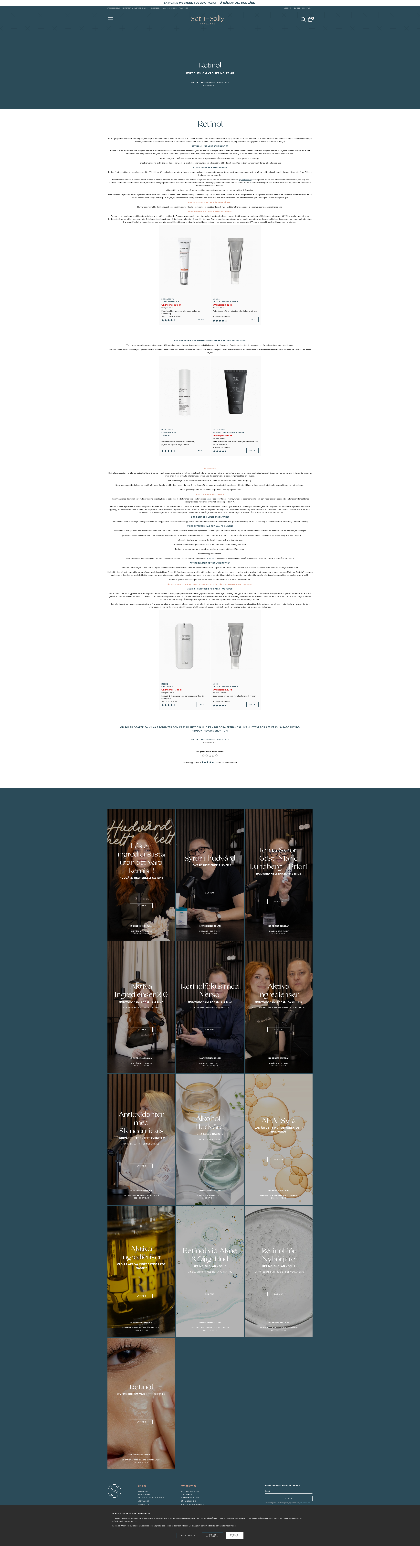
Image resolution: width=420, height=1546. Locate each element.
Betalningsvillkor (190, 1498)
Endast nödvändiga (212, 1535)
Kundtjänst (307, 8)
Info (253, 320)
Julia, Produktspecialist (210, 1195)
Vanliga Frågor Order (192, 1504)
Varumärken (144, 1501)
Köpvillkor (186, 1494)
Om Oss (297, 8)
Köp (201, 319)
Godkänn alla (234, 1535)
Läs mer (141, 906)
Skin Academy (145, 1494)
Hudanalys (143, 1504)
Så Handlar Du (188, 1501)
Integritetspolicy (190, 1491)
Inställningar (188, 1536)
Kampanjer (143, 1491)
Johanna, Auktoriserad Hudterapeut (210, 83)
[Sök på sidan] (303, 19)
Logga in (287, 8)
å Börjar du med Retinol (151, 1498)
